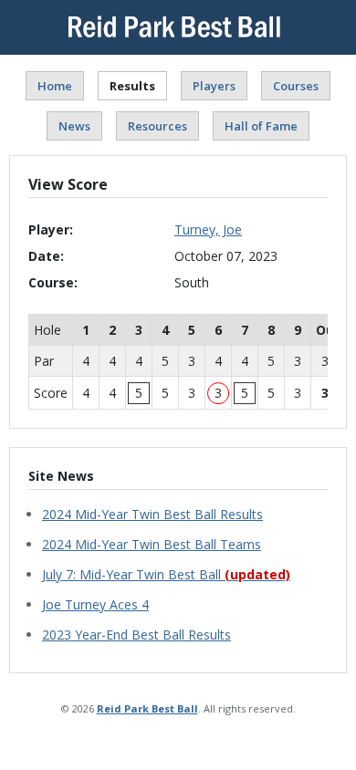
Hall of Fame (261, 126)
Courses (296, 86)
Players (214, 86)
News (74, 126)
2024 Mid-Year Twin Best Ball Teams (151, 544)
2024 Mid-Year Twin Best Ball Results (152, 514)
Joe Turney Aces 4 (95, 604)
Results (132, 86)
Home (54, 86)
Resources (157, 126)
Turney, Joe (208, 229)
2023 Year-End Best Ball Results (136, 634)
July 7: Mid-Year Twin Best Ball (166, 574)
